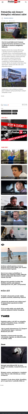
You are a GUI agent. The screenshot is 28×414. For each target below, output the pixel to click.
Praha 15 (15, 111)
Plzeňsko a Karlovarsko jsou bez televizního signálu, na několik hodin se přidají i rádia (13, 337)
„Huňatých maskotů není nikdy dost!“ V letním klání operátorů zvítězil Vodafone (13, 303)
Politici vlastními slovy (6, 113)
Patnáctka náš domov (6, 111)
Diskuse (6, 105)
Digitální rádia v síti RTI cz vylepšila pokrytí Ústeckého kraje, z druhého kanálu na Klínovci (13, 323)
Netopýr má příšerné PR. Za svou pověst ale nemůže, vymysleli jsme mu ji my (14, 366)
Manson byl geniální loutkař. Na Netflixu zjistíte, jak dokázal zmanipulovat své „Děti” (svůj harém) (13, 283)
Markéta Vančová (8, 18)
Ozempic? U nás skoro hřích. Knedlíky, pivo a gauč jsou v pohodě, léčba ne (14, 380)
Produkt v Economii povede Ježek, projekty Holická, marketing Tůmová (13, 296)
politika (14, 113)
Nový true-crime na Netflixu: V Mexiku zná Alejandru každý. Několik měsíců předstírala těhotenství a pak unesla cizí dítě (13, 275)
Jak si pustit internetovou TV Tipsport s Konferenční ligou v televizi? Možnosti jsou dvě (14, 330)
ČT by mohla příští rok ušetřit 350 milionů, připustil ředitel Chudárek (12, 309)
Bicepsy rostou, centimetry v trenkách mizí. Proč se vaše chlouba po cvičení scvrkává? (14, 373)
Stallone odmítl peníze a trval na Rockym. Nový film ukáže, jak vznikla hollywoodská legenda (14, 267)
